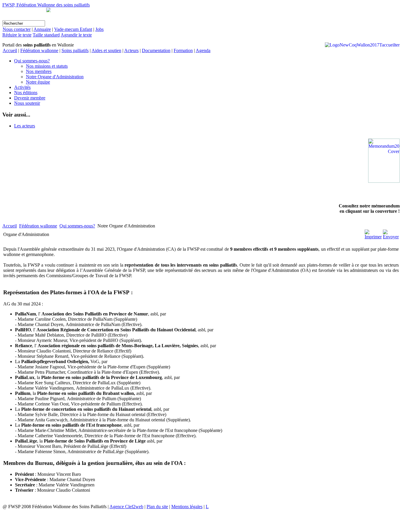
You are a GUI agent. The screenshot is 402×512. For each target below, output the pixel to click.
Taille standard (46, 34)
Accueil (10, 50)
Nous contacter (17, 29)
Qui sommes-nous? (32, 60)
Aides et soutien (106, 50)
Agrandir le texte (76, 34)
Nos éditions (25, 92)
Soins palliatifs (75, 50)
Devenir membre (29, 97)
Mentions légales (186, 506)
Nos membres (39, 71)
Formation (183, 50)
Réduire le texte (16, 34)
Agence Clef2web (126, 506)
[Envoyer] (391, 236)
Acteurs (131, 50)
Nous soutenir (27, 103)
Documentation (156, 50)
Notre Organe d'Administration (55, 76)
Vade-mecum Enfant (73, 29)
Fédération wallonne (39, 50)
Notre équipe (38, 81)
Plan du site (157, 506)
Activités (22, 87)
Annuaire (42, 29)
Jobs (99, 29)
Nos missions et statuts (47, 66)
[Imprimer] (373, 236)
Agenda (203, 50)
